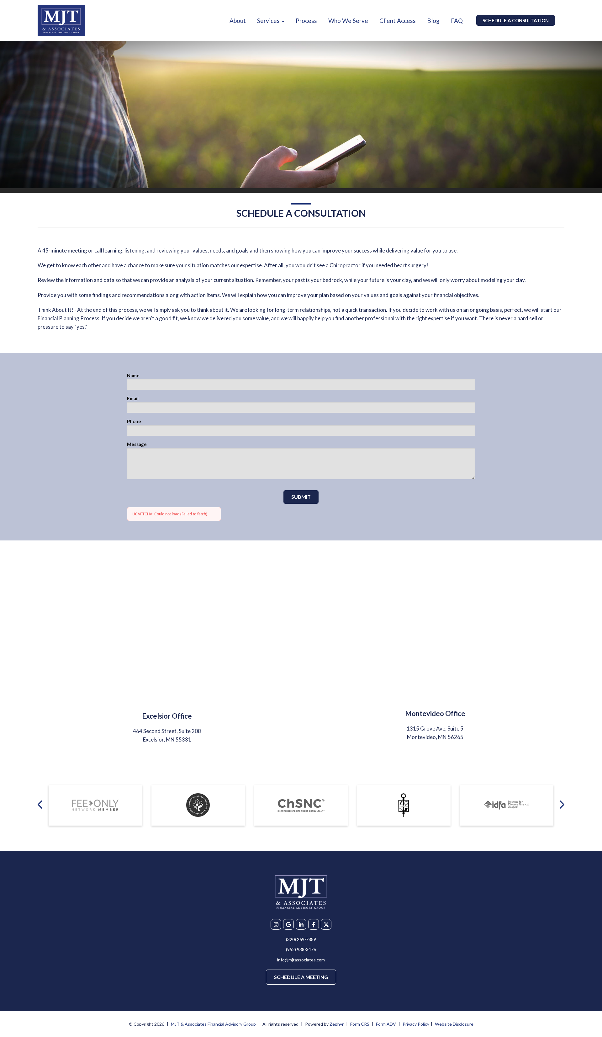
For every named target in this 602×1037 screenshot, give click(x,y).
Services (268, 20)
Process (306, 20)
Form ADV (386, 1024)
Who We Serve (348, 20)
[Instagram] (276, 924)
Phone (134, 421)
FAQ (457, 20)
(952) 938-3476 (301, 949)
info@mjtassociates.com (301, 959)
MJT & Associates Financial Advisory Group (213, 1024)
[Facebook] (313, 924)
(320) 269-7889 (301, 939)
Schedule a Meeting (301, 977)
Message (137, 444)
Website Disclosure (454, 1024)
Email (133, 398)
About (238, 20)
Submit (301, 497)
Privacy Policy (416, 1024)
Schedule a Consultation (516, 20)
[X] (326, 924)
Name (133, 375)
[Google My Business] (288, 924)
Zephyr (337, 1024)
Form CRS (359, 1024)
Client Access (397, 20)
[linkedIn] (301, 924)
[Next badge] (561, 804)
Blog (433, 20)
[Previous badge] (41, 804)
